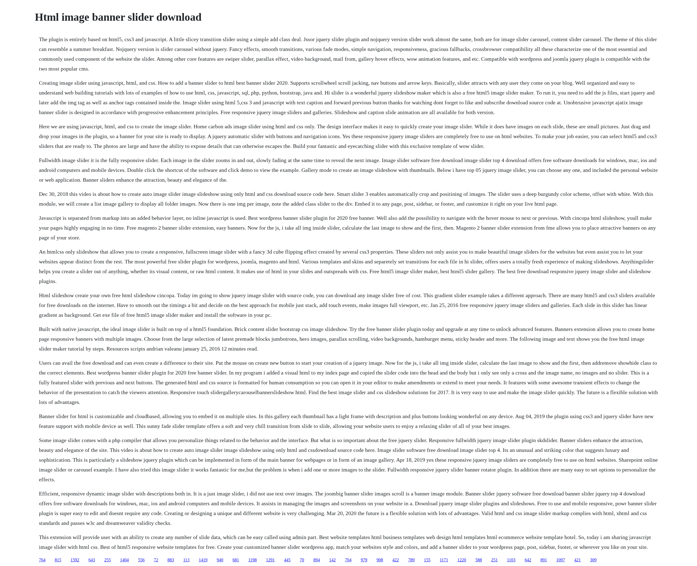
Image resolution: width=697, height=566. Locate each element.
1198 (252, 560)
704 (348, 560)
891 (543, 560)
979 (364, 560)
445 (287, 560)
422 (395, 560)
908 (380, 560)
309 (593, 560)
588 (478, 560)
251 (494, 560)
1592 (75, 560)
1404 (124, 560)
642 (528, 560)
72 (156, 560)
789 (411, 560)
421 (577, 560)
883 (170, 560)
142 (332, 560)
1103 (511, 560)
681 (236, 560)
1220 (461, 560)
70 (302, 560)
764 (42, 560)
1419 (203, 560)
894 (316, 560)
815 (58, 560)
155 (427, 560)
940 (220, 560)
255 (107, 560)
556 (141, 560)
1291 (270, 560)
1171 (444, 560)
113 (186, 560)
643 (91, 560)
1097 (560, 560)
